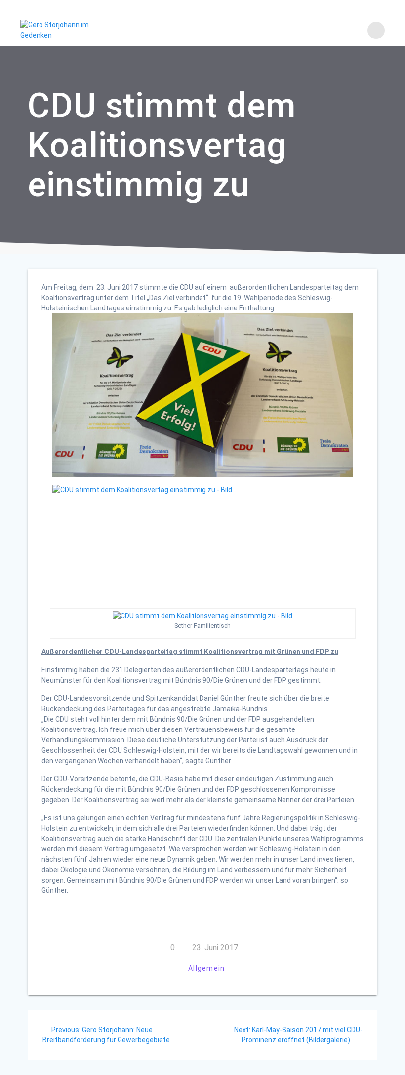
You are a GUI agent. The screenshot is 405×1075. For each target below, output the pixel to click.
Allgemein (206, 968)
